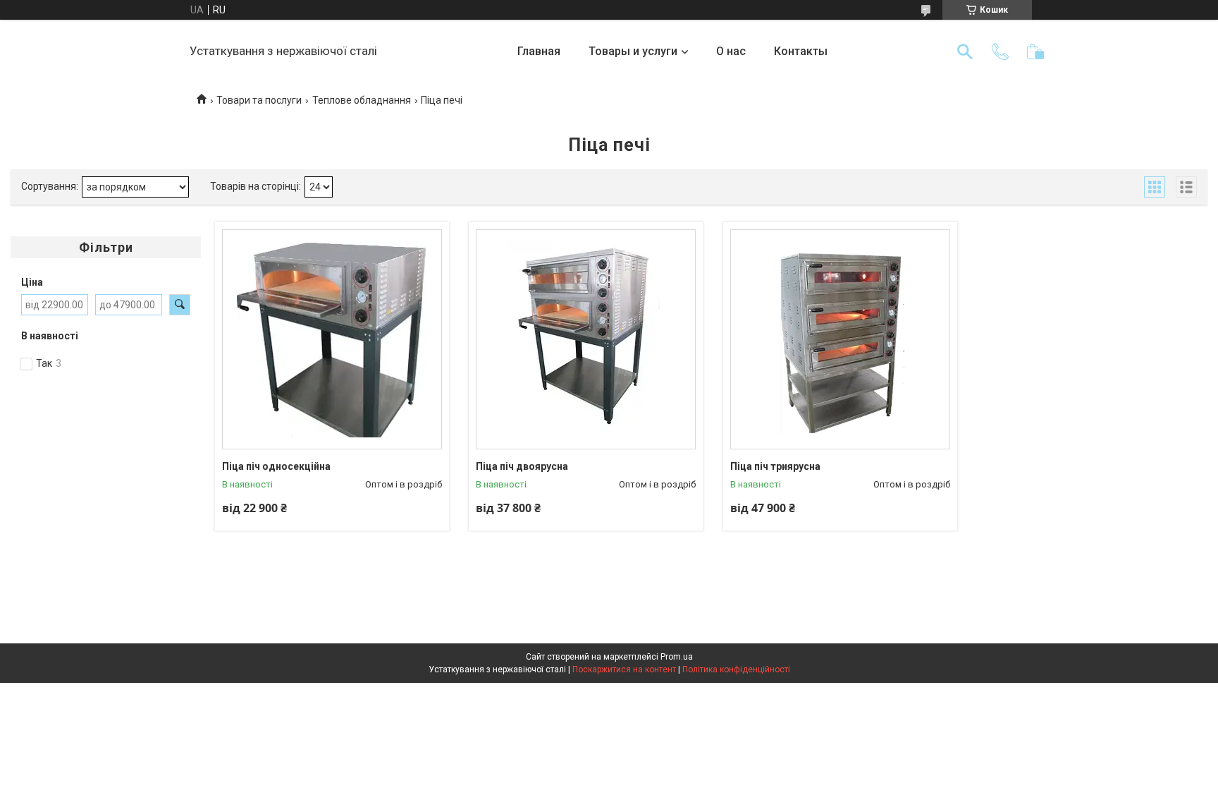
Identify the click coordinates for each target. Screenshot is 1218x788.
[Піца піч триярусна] (840, 339)
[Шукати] (965, 51)
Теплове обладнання (361, 100)
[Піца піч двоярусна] (586, 339)
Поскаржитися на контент (624, 669)
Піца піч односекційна (276, 466)
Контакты (801, 51)
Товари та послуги (259, 100)
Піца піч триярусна (775, 466)
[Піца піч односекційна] (332, 339)
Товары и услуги (633, 51)
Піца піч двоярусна (522, 466)
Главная (538, 51)
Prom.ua (676, 657)
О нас (731, 51)
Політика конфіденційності (736, 669)
